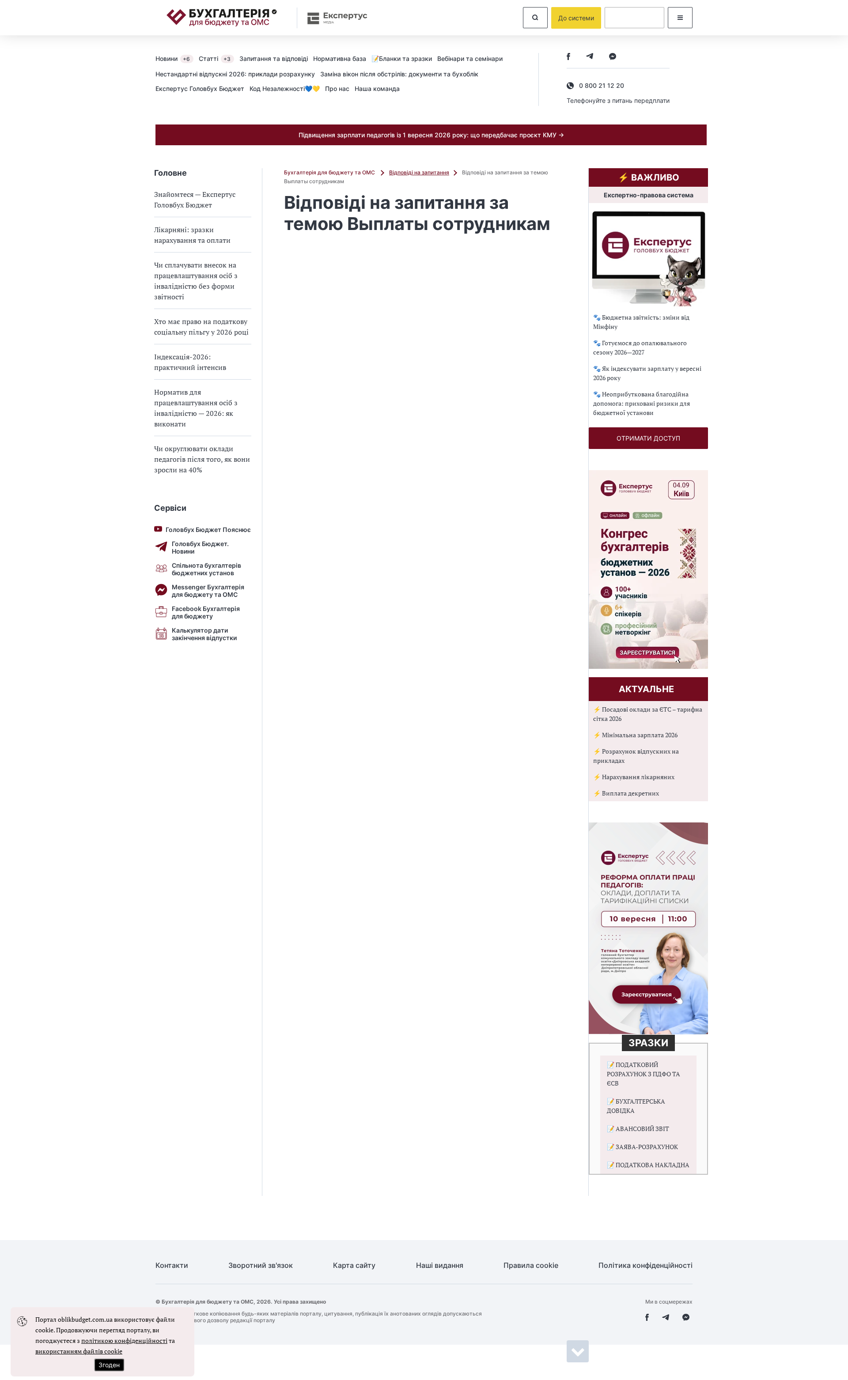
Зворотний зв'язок (260, 1265)
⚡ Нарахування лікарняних (633, 777)
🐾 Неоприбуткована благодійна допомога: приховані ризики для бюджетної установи (641, 403)
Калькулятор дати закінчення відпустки (204, 633)
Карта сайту (354, 1265)
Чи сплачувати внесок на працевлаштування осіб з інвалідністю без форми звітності (196, 281)
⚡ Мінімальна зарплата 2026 (635, 735)
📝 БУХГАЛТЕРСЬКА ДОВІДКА (636, 1106)
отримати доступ (648, 438)
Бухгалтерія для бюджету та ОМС (330, 172)
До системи (576, 18)
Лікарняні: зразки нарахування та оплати (192, 235)
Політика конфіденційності (645, 1265)
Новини (172, 58)
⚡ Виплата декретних (626, 793)
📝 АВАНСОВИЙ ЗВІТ (638, 1128)
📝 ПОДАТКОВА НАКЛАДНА (648, 1165)
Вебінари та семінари (470, 58)
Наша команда (377, 88)
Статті (215, 58)
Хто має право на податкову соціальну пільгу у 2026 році (201, 327)
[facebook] (568, 57)
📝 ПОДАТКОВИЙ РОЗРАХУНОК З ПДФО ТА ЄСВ (643, 1073)
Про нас (337, 88)
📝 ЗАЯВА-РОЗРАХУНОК (642, 1146)
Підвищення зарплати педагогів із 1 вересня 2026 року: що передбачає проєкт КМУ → (431, 135)
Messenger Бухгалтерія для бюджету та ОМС (208, 590)
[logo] (221, 17)
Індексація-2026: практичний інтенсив (190, 362)
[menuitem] (177, 58)
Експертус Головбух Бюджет (199, 88)
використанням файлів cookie (78, 1351)
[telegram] (589, 57)
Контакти (171, 1265)
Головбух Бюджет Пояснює (208, 529)
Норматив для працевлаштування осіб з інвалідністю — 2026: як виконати (196, 408)
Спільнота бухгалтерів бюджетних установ (206, 569)
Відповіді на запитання (419, 172)
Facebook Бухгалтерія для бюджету (206, 612)
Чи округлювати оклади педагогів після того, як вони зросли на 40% (202, 459)
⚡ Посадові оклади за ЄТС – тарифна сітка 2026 (647, 714)
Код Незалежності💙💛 (285, 88)
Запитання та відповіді (273, 58)
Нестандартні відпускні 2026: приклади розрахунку (235, 74)
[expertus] (333, 18)
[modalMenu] (680, 17)
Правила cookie (531, 1265)
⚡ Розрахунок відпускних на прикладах (636, 756)
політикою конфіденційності (124, 1340)
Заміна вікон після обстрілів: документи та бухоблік (399, 74)
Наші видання (439, 1265)
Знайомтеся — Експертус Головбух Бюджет (194, 199)
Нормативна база (339, 58)
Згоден (109, 1365)
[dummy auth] (634, 17)
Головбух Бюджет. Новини (200, 547)
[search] (535, 17)
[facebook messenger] (612, 57)
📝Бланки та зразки (401, 58)
